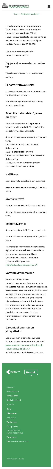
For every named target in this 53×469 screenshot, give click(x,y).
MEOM (21, 459)
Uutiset (10, 405)
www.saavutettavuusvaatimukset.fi (24, 345)
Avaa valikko (49, 6)
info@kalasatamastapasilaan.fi (21, 265)
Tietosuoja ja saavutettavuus (15, 432)
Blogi (9, 409)
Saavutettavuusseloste (18, 442)
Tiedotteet (12, 422)
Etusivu (16, 14)
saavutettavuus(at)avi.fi (17, 349)
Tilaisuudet (12, 413)
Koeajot (11, 387)
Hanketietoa (13, 391)
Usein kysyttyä (14, 400)
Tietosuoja (12, 437)
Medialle (11, 418)
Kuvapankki (12, 427)
